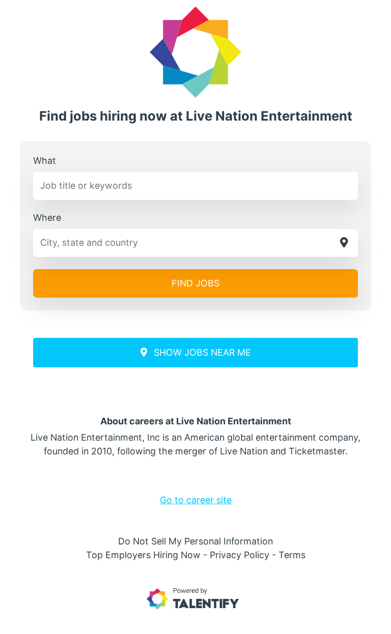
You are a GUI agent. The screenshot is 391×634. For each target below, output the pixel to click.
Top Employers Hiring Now (143, 555)
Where (47, 217)
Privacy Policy (239, 555)
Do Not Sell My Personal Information (195, 541)
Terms (291, 555)
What (44, 160)
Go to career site (196, 500)
